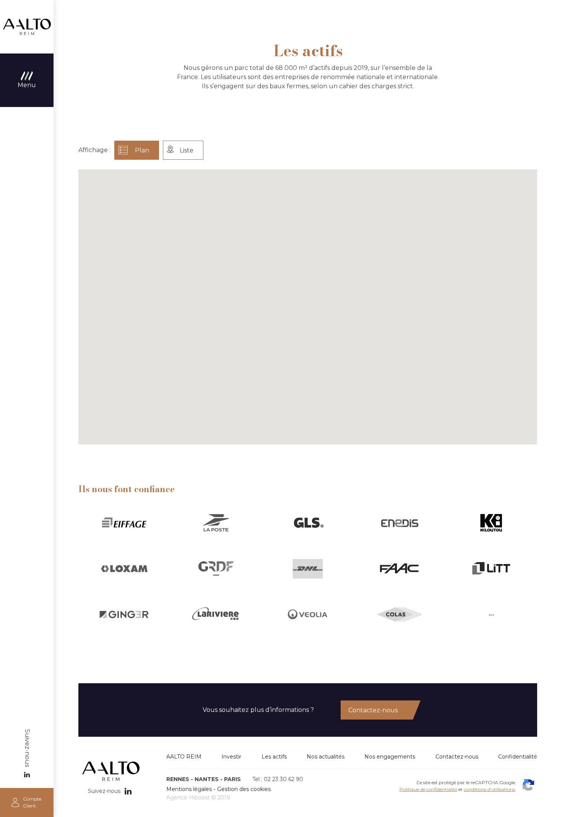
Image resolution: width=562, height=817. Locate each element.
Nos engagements (389, 756)
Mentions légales (189, 789)
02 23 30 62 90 (283, 779)
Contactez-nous (373, 710)
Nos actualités (325, 756)
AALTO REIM (27, 26)
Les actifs (274, 756)
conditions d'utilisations (489, 789)
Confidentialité (517, 756)
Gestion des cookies (244, 789)
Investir (231, 756)
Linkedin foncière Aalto (26, 774)
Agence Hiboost (188, 797)
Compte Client (32, 802)
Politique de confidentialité (428, 789)
